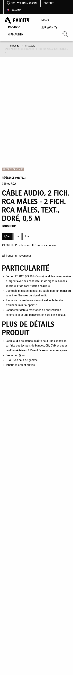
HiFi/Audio (15, 34)
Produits (15, 46)
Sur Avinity (49, 27)
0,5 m (7, 236)
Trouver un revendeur (18, 255)
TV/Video (14, 27)
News (45, 20)
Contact (49, 3)
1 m (17, 236)
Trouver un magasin (24, 3)
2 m (27, 236)
